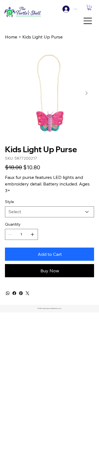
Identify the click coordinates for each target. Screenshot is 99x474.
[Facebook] (14, 293)
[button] (89, 7)
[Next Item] (86, 93)
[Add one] (32, 234)
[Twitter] (27, 293)
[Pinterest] (21, 293)
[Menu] (88, 21)
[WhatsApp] (7, 293)
